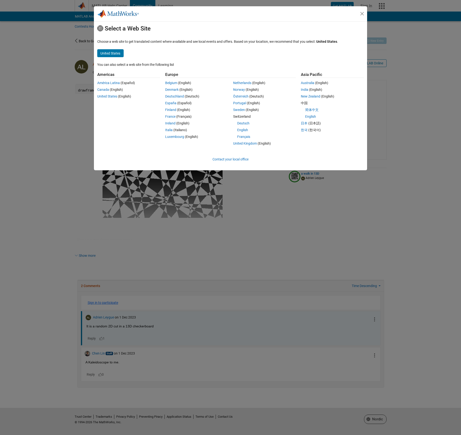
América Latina (108, 83)
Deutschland (174, 96)
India (304, 90)
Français (243, 137)
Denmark (172, 90)
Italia (169, 130)
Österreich (241, 96)
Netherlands (242, 83)
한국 (304, 130)
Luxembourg (174, 137)
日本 (304, 123)
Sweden (239, 110)
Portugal (239, 103)
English (242, 130)
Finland (170, 110)
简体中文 (312, 110)
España (170, 103)
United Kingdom (245, 143)
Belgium (171, 83)
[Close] (362, 13)
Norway (239, 90)
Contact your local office (230, 159)
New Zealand (310, 96)
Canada (103, 90)
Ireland (170, 123)
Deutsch (243, 123)
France (170, 116)
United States (107, 96)
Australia (307, 83)
